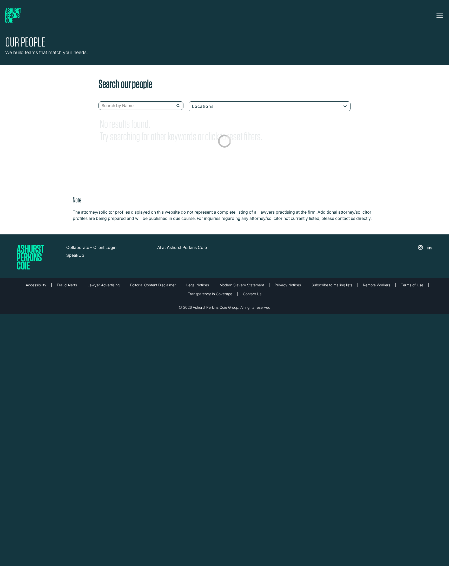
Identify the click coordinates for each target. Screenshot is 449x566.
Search (178, 105)
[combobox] (140, 105)
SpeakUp (75, 255)
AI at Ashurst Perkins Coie (182, 247)
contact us (345, 218)
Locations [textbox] (203, 106)
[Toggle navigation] (439, 15)
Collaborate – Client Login (91, 247)
